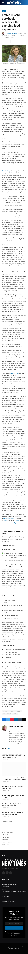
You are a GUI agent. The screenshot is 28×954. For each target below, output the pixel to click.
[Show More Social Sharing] (24, 41)
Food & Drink (5, 837)
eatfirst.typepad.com (8, 518)
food (4, 713)
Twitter (5, 521)
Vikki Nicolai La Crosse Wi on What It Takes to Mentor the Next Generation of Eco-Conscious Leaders (13, 755)
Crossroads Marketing (14, 948)
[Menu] (3, 2)
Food (4, 11)
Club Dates (5, 834)
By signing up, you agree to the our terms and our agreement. (15, 933)
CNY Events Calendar (7, 832)
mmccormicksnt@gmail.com (13, 523)
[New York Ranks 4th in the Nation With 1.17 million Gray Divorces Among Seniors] (14, 769)
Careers (4, 889)
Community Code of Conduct (9, 884)
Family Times (5, 844)
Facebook (16, 521)
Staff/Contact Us (6, 886)
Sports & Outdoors (7, 842)
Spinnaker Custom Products (9, 901)
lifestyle (9, 713)
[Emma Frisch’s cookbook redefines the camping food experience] (14, 53)
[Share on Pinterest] (12, 41)
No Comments (21, 35)
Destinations (5, 839)
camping (5, 711)
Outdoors (15, 713)
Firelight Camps (14, 373)
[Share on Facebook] (4, 41)
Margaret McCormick (12, 33)
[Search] (25, 2)
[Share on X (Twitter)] (8, 41)
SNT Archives (5, 896)
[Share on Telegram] (21, 41)
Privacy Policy (17, 933)
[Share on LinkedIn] (17, 41)
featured (19, 711)
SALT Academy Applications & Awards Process (14, 891)
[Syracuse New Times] (14, 2)
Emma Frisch (12, 711)
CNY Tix (4, 899)
